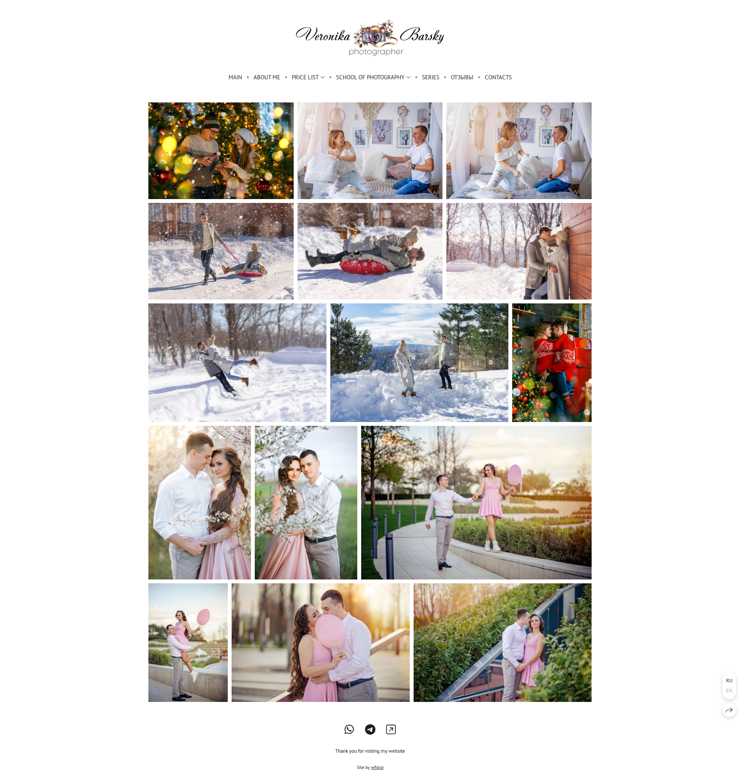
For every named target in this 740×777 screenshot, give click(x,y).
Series (430, 77)
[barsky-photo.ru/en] (370, 37)
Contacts (498, 77)
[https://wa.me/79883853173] (349, 729)
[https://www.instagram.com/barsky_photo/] (391, 729)
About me (267, 77)
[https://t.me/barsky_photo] (370, 729)
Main (235, 77)
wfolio (377, 767)
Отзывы (462, 77)
